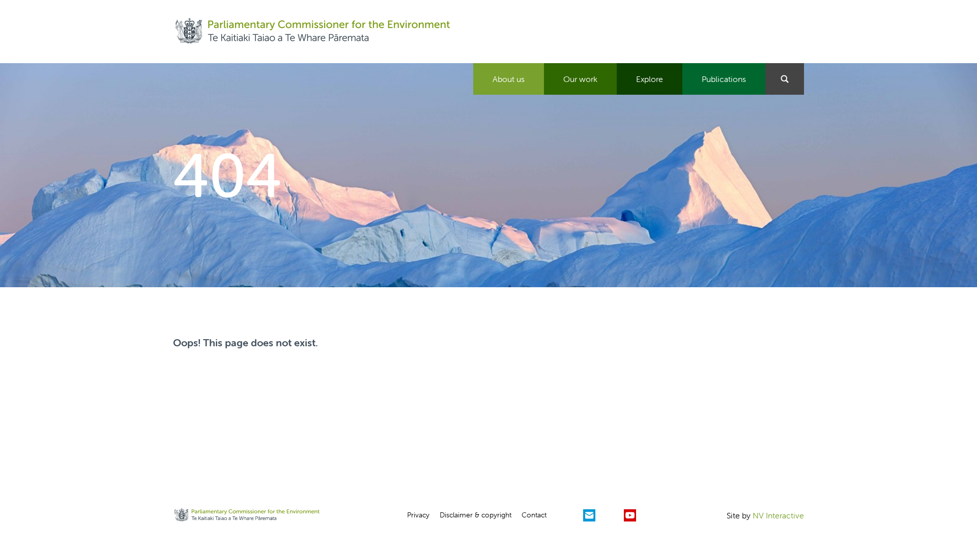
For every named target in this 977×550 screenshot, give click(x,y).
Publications (724, 79)
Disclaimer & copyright (475, 514)
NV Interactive (778, 515)
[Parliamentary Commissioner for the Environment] (312, 31)
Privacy (418, 514)
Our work (580, 79)
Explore (649, 79)
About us (509, 79)
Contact (534, 514)
